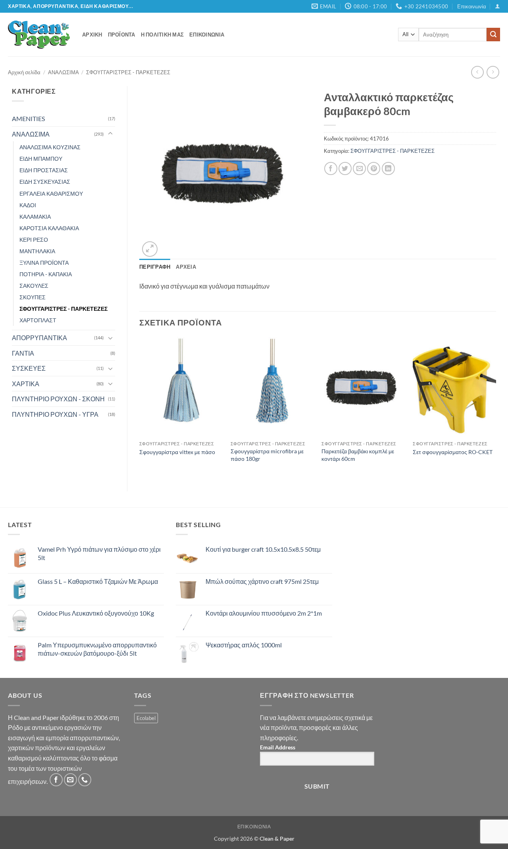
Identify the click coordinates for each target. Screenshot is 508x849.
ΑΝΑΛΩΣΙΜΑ (63, 72)
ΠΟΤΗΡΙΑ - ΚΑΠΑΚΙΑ (45, 274)
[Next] (496, 407)
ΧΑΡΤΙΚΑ (25, 383)
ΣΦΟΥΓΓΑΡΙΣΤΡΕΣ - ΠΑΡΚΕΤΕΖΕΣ (128, 72)
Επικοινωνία (471, 6)
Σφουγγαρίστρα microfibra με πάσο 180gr (267, 455)
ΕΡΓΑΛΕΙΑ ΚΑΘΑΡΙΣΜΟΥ (51, 193)
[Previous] (140, 407)
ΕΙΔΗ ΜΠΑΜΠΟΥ (40, 158)
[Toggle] (110, 134)
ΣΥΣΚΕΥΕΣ (29, 368)
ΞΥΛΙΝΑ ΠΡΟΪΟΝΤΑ (44, 262)
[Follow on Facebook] (56, 779)
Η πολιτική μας (162, 34)
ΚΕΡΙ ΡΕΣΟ (33, 239)
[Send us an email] (70, 779)
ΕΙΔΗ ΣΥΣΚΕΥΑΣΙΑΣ (44, 181)
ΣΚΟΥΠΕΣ (32, 297)
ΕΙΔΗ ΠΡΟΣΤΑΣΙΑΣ (43, 170)
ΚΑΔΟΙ (27, 205)
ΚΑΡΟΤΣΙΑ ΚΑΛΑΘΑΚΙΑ (49, 228)
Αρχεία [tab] (186, 267)
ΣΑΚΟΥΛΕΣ (33, 285)
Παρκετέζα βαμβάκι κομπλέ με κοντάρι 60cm (357, 455)
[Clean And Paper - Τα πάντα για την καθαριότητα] (39, 34)
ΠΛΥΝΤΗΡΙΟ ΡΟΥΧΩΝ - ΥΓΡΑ (55, 414)
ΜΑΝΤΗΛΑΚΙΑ (37, 251)
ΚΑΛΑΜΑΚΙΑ (35, 216)
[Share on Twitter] (345, 168)
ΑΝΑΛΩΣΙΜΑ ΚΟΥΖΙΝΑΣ (50, 147)
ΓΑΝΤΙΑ (23, 353)
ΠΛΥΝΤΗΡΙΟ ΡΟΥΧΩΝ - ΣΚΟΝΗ (58, 398)
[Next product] (477, 72)
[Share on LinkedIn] (388, 168)
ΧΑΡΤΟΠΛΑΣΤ (37, 320)
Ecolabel (146, 718)
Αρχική (92, 34)
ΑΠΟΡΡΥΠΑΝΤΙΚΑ (39, 337)
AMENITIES (28, 118)
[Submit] (493, 34)
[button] (497, 6)
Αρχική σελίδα (24, 72)
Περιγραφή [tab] (154, 267)
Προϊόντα (121, 34)
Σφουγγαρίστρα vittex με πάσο (177, 452)
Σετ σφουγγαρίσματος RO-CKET (453, 452)
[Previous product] (493, 72)
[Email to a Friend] (359, 168)
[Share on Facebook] (330, 168)
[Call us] (84, 779)
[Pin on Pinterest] (373, 168)
